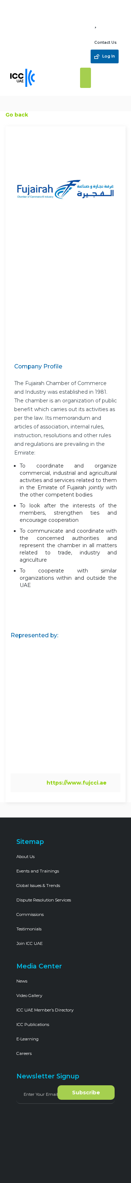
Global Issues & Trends (38, 885)
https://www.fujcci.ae (77, 782)
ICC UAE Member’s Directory (45, 1010)
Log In (108, 56)
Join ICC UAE (29, 943)
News (21, 981)
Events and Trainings (37, 871)
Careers (24, 1053)
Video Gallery (29, 995)
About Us (25, 856)
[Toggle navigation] (85, 78)
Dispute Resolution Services (43, 900)
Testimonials (28, 928)
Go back (16, 114)
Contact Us (105, 42)
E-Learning (27, 1039)
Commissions (30, 914)
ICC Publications (32, 1024)
